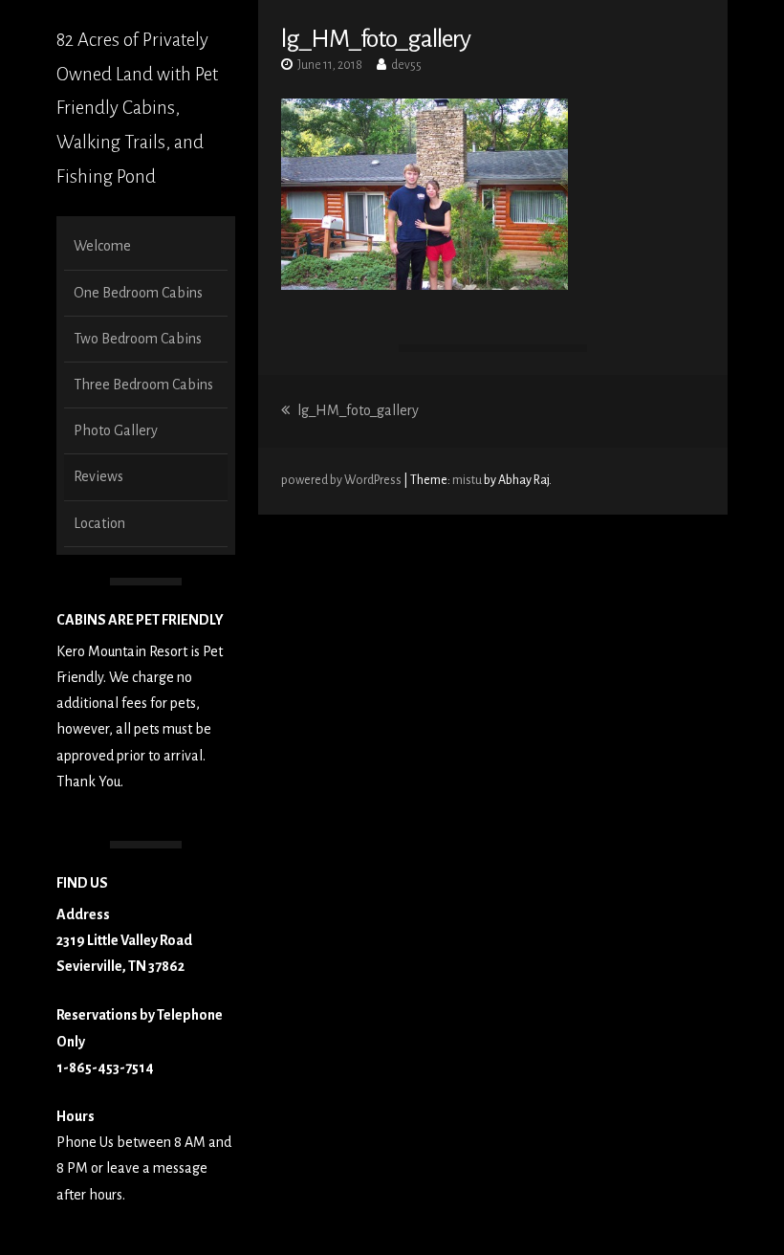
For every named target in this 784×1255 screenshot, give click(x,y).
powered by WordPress (342, 480)
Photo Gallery (116, 430)
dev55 (406, 65)
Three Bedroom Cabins (143, 384)
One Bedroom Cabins (138, 292)
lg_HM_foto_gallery (356, 410)
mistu (467, 480)
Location (99, 523)
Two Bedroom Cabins (138, 338)
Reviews (98, 476)
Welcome (102, 245)
